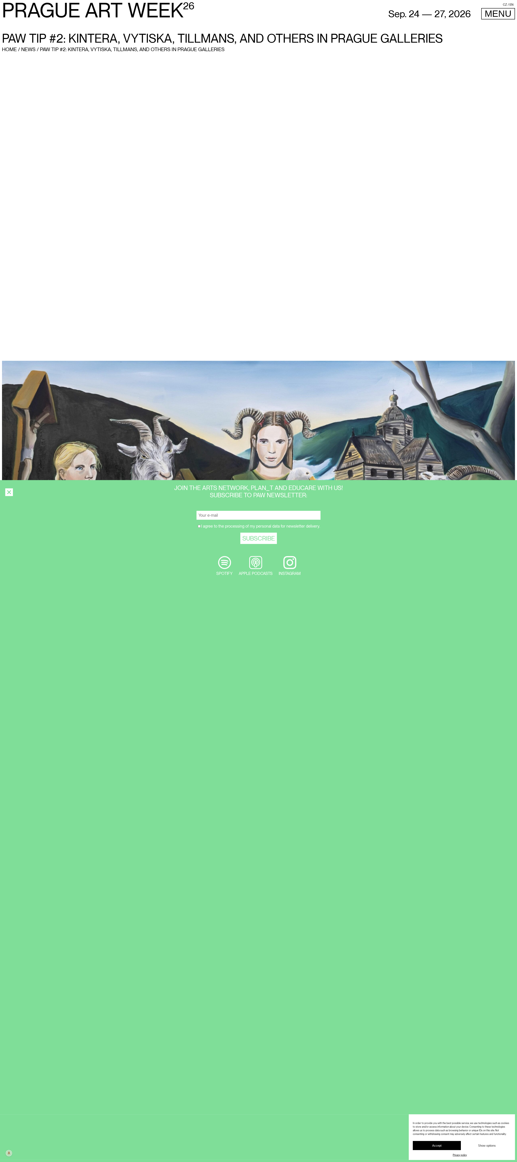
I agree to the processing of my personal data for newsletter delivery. (260, 511)
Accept (436, 1145)
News (28, 49)
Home (9, 49)
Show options (487, 1145)
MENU (498, 13)
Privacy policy (460, 1155)
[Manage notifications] (9, 1153)
